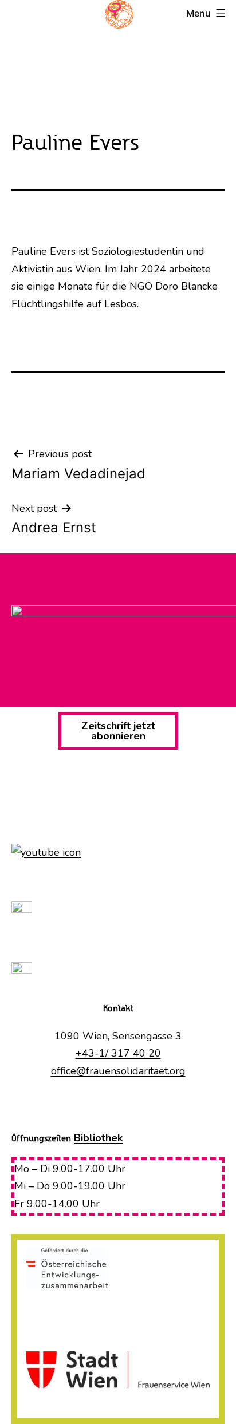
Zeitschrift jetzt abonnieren (118, 731)
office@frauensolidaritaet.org (118, 1071)
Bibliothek (98, 1138)
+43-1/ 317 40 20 (118, 1053)
